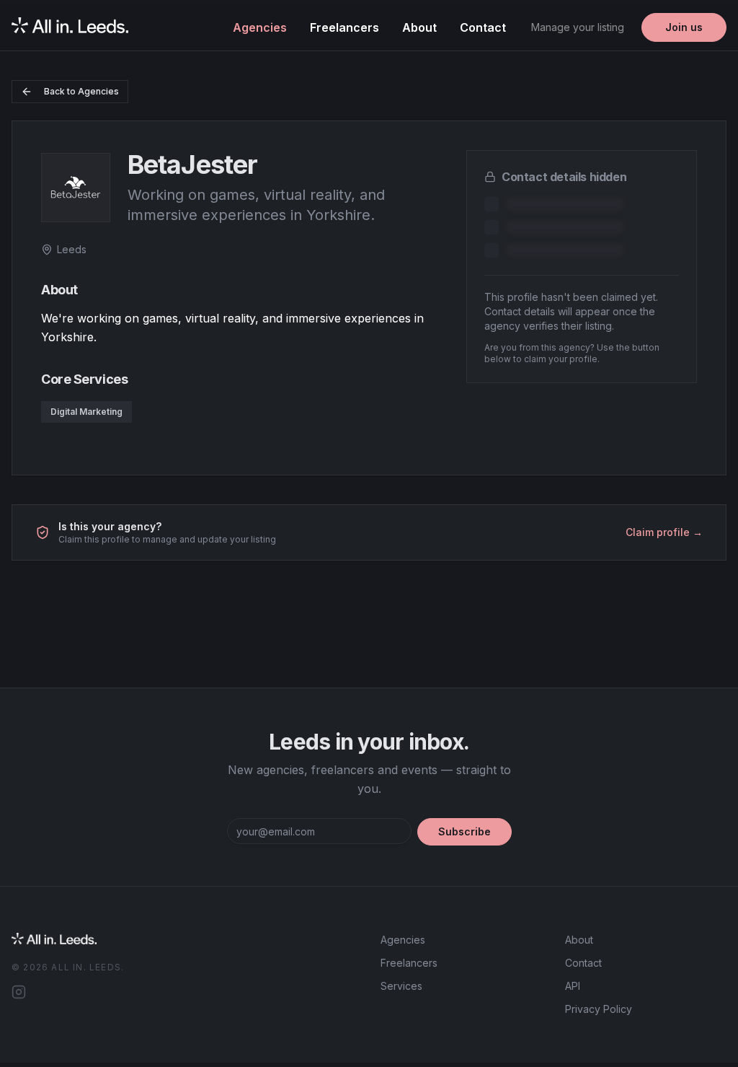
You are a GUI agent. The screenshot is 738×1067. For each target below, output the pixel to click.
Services (401, 986)
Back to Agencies (81, 91)
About (419, 27)
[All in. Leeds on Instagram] (19, 992)
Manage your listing (577, 27)
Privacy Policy (598, 1009)
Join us (684, 27)
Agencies (260, 27)
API (572, 986)
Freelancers (344, 27)
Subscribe (464, 831)
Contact (483, 27)
